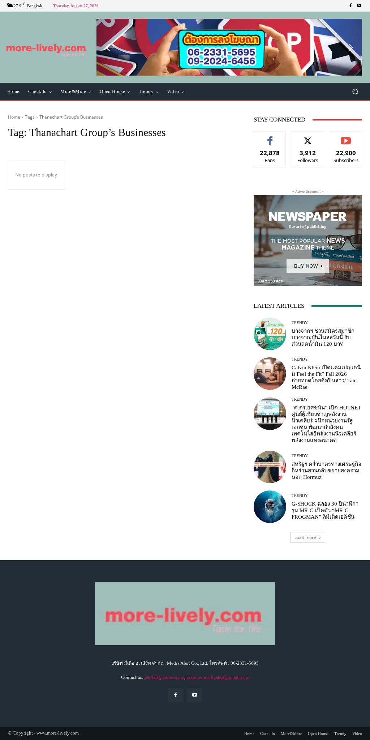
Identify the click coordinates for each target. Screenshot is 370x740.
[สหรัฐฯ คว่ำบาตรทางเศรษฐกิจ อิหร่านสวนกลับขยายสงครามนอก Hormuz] (270, 467)
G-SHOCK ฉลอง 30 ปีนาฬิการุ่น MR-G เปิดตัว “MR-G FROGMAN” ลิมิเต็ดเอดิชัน (325, 510)
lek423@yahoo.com (164, 677)
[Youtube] (359, 5)
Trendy (300, 323)
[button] (229, 47)
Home (14, 117)
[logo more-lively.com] (47, 47)
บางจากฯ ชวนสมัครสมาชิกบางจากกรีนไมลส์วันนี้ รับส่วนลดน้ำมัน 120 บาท (323, 337)
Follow (308, 137)
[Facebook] (350, 5)
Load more (305, 537)
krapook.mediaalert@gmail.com (217, 677)
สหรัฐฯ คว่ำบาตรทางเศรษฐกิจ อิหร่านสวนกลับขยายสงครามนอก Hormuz (326, 470)
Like (270, 137)
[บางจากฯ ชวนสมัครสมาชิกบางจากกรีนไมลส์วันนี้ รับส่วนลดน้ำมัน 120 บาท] (270, 334)
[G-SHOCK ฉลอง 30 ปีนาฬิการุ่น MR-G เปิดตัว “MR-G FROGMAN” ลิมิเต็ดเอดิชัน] (270, 506)
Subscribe (346, 137)
